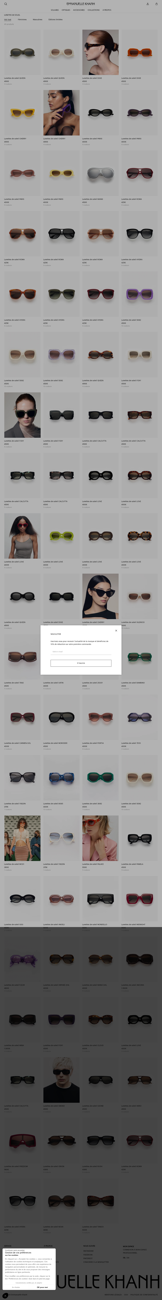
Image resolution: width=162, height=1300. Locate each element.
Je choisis (16, 1287)
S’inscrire (81, 663)
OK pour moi (42, 1287)
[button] (5, 1296)
